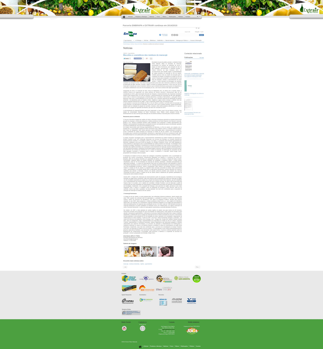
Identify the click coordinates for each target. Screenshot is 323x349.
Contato (198, 346)
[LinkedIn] (198, 17)
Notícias (152, 16)
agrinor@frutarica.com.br (169, 329)
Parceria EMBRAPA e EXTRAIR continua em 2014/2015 (150, 25)
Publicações (172, 16)
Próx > (197, 267)
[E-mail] (196, 28)
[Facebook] (200, 17)
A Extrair (130, 16)
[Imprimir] (198, 28)
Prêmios (180, 16)
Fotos (158, 16)
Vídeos (164, 16)
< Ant (125, 267)
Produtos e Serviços (141, 16)
